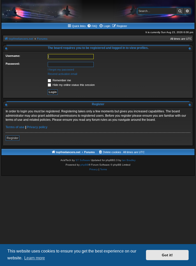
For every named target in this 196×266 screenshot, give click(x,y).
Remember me (61, 80)
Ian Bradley (129, 160)
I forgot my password (61, 69)
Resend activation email (62, 73)
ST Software (83, 160)
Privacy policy (37, 127)
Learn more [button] (34, 258)
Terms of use (15, 127)
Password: (13, 63)
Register (12, 138)
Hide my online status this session (73, 84)
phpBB (84, 164)
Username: (13, 55)
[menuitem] (92, 26)
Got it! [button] (167, 255)
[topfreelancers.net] (98, 11)
